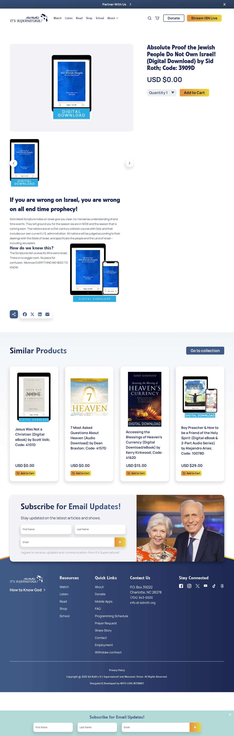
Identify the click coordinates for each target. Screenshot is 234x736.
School (100, 18)
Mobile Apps (103, 601)
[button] (224, 4)
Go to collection (205, 350)
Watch (58, 18)
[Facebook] (25, 314)
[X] (32, 314)
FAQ (98, 609)
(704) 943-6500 (141, 597)
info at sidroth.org (143, 603)
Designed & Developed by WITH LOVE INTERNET (117, 683)
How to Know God (26, 589)
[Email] (47, 314)
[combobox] (161, 92)
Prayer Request (106, 623)
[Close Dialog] (230, 714)
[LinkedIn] (40, 314)
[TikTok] (214, 586)
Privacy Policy (117, 670)
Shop (89, 18)
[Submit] (120, 542)
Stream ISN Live (204, 18)
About (111, 18)
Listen (69, 18)
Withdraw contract (108, 652)
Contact (101, 638)
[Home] (29, 18)
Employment (104, 645)
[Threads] (222, 586)
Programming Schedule (111, 616)
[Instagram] (189, 586)
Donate (174, 18)
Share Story (103, 630)
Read (79, 18)
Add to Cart (194, 92)
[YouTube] (206, 586)
